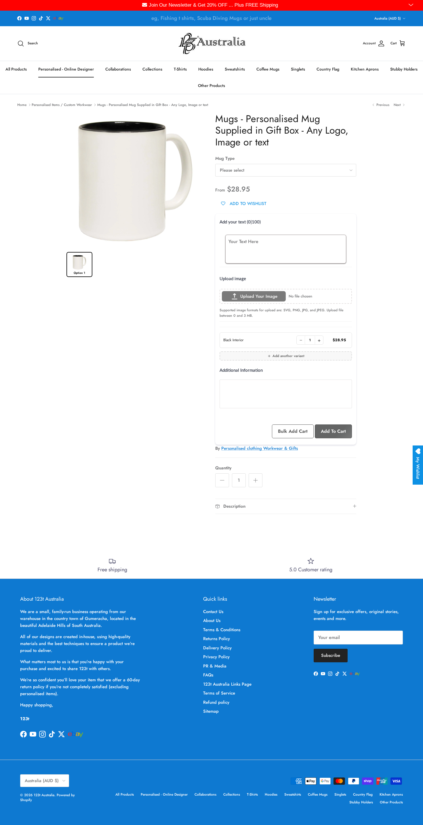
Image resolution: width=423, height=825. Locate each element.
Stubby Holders (404, 69)
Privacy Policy (216, 657)
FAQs (208, 675)
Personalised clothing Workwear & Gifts (259, 448)
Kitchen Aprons (365, 69)
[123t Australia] (211, 43)
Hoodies (205, 69)
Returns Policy (216, 639)
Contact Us (213, 611)
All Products (16, 69)
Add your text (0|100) (240, 222)
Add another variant (288, 356)
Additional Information (241, 370)
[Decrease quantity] (222, 480)
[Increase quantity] (255, 480)
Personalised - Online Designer (66, 69)
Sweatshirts (235, 69)
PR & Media (214, 666)
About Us (211, 620)
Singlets (298, 69)
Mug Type (225, 158)
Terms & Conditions (221, 630)
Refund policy (216, 702)
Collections (152, 69)
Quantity (223, 468)
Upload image (233, 279)
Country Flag (328, 69)
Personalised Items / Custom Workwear (62, 104)
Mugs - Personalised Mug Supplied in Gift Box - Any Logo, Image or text (152, 104)
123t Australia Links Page (227, 684)
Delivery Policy (217, 648)
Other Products (211, 85)
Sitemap (211, 711)
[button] (412, 5)
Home (21, 104)
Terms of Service (219, 693)
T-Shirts (180, 69)
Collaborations (118, 69)
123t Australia (44, 795)
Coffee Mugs (267, 69)
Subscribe (330, 655)
